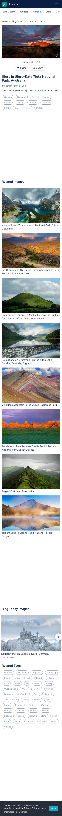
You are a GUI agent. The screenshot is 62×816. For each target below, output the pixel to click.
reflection (23, 694)
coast (32, 716)
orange (32, 102)
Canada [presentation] (37, 11)
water (24, 688)
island (43, 716)
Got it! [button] (53, 809)
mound (53, 721)
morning (19, 705)
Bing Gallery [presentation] (9, 11)
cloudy (20, 102)
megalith (48, 694)
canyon (8, 97)
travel (26, 699)
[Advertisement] (31, 146)
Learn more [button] (21, 812)
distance (46, 102)
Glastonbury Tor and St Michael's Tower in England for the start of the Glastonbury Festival (31, 316)
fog (48, 699)
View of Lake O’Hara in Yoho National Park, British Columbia (30, 227)
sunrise (20, 710)
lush (28, 678)
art (15, 699)
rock (6, 721)
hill (27, 683)
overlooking (10, 688)
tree (6, 699)
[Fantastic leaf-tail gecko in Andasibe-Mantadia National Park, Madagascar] (57, 41)
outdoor (40, 108)
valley (42, 721)
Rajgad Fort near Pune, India (18, 491)
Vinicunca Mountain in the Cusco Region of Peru (29, 404)
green (37, 683)
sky (16, 108)
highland (21, 97)
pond (54, 716)
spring (32, 705)
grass (34, 97)
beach (21, 716)
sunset (46, 97)
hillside (50, 678)
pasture (36, 688)
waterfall (45, 705)
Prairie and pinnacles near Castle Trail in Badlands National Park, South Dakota (30, 448)
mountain (22, 672)
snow (7, 705)
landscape (52, 672)
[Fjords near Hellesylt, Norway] (4, 41)
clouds (7, 102)
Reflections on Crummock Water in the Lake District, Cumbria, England (27, 361)
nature (27, 108)
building (8, 716)
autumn (50, 688)
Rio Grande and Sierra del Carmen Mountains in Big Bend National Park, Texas (31, 271)
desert (45, 710)
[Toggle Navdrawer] (56, 4)
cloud (39, 678)
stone (17, 721)
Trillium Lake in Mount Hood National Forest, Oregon (27, 534)
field (6, 108)
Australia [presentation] (24, 11)
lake (6, 683)
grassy (49, 683)
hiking (37, 699)
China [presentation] (48, 11)
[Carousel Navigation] (31, 639)
